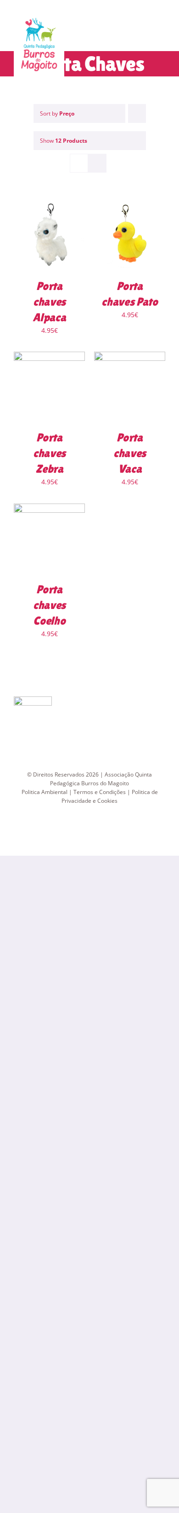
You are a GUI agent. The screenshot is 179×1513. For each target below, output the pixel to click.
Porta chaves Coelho (49, 605)
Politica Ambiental (44, 792)
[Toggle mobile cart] (145, 35)
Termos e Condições (99, 792)
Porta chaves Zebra (49, 453)
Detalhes (50, 237)
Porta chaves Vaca (129, 453)
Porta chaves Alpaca (49, 301)
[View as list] (97, 163)
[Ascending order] (137, 113)
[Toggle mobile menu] (161, 35)
